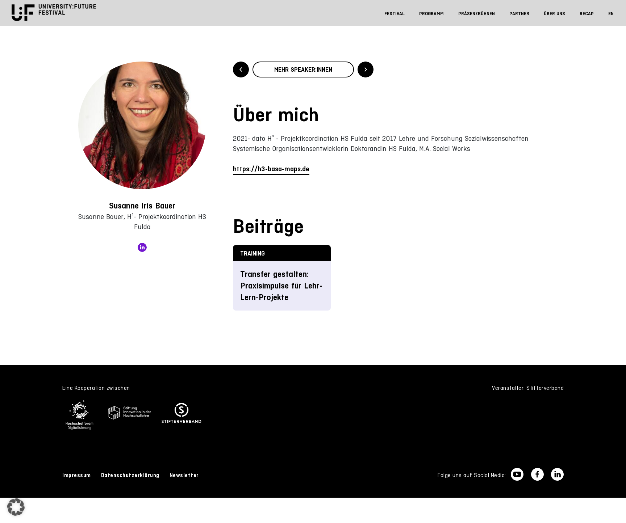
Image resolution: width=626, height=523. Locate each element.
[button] (16, 507)
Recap (587, 13)
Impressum (76, 475)
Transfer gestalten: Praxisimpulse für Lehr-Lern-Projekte (281, 285)
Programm (431, 13)
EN (611, 13)
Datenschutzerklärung (130, 475)
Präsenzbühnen (476, 13)
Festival (394, 13)
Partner (519, 13)
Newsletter (184, 475)
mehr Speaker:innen (303, 69)
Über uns (554, 13)
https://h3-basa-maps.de (271, 169)
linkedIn (142, 247)
